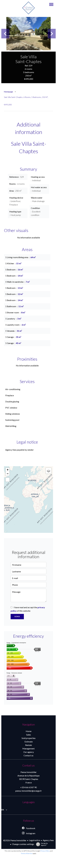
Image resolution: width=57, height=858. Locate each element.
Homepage (8, 92)
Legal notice (34, 840)
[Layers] (48, 471)
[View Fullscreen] (8, 480)
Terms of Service (26, 853)
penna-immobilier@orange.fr (28, 790)
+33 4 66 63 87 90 (28, 787)
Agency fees (48, 840)
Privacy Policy (45, 851)
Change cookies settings (23, 844)
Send (17, 617)
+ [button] (7, 469)
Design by (44, 844)
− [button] (7, 473)
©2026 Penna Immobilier (14, 840)
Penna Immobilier (29, 772)
